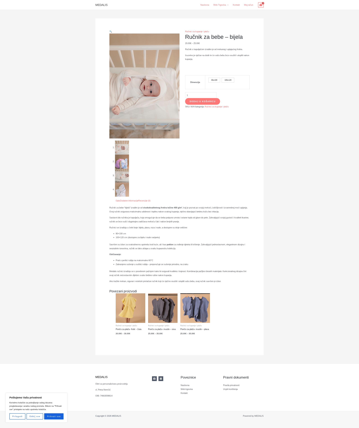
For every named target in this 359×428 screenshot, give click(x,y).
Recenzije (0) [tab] (144, 200)
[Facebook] (154, 378)
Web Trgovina (219, 5)
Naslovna (204, 5)
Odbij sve (34, 416)
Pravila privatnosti (231, 385)
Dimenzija (195, 82)
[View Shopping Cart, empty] (261, 5)
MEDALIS (101, 4)
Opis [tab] (118, 200)
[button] (110, 31)
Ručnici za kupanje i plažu (197, 31)
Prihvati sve (54, 416)
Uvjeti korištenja (230, 389)
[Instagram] (160, 378)
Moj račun (248, 5)
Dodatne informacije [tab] (129, 200)
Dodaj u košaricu (203, 101)
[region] (36, 407)
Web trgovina (187, 389)
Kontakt (236, 5)
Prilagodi (17, 416)
